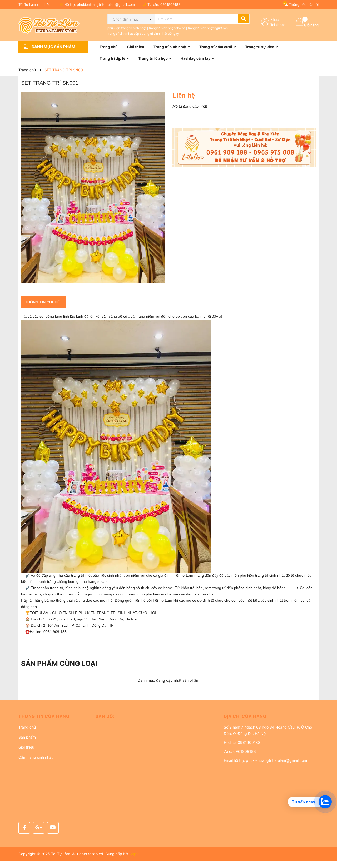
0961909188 (170, 4)
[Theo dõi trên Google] (38, 828)
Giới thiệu (26, 747)
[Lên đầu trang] (328, 836)
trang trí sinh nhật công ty (160, 34)
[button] (53, 716)
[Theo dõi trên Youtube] (53, 828)
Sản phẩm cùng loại (59, 663)
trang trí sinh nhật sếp (123, 34)
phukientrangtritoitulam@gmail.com (106, 4)
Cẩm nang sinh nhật (35, 757)
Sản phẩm (27, 737)
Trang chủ (27, 727)
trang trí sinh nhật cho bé (167, 28)
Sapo (134, 854)
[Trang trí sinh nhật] (244, 147)
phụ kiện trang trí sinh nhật (126, 28)
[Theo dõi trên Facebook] (24, 828)
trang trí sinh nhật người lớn (208, 28)
